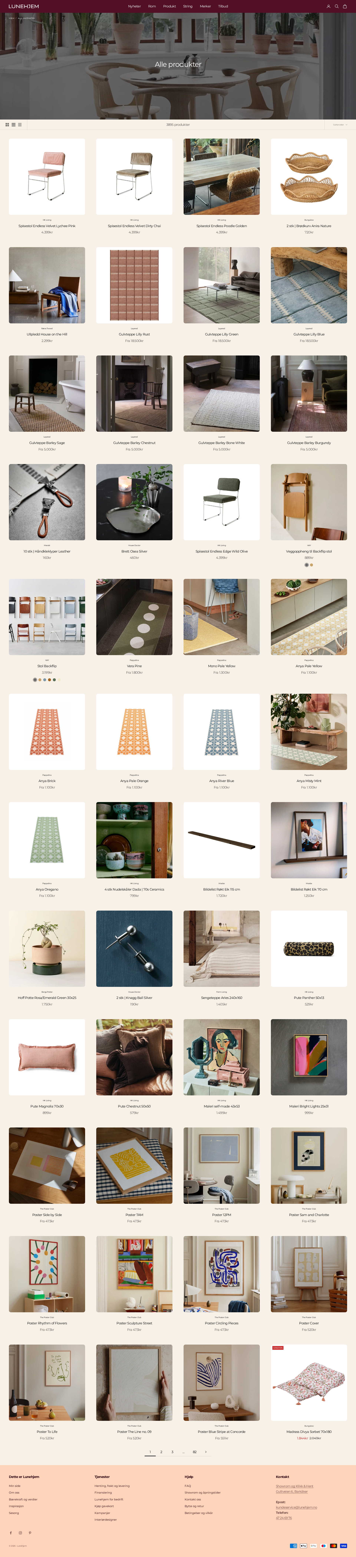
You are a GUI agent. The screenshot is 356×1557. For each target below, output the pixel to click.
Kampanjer (102, 1513)
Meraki (47, 545)
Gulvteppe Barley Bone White (221, 443)
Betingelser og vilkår (199, 1513)
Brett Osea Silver (134, 551)
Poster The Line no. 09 (134, 1432)
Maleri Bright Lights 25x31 (309, 1106)
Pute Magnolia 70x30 (46, 1106)
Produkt (169, 6)
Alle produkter (26, 18)
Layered (134, 328)
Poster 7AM (134, 1215)
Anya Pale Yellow (309, 666)
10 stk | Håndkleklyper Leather (47, 551)
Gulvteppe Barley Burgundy (309, 443)
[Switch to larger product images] (7, 125)
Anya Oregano (47, 889)
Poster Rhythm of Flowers (47, 1323)
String (187, 6)
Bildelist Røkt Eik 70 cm (309, 889)
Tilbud (223, 6)
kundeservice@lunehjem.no (296, 1507)
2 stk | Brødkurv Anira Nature (309, 226)
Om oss (14, 1492)
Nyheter (134, 6)
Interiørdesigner (106, 1519)
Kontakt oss (193, 1499)
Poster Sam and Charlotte (309, 1215)
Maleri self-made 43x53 (222, 1106)
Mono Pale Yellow (221, 666)
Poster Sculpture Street (134, 1323)
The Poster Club (47, 1209)
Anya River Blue (221, 781)
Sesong (14, 1513)
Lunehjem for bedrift (109, 1499)
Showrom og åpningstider (203, 1492)
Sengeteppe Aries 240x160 (221, 998)
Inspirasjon (16, 1506)
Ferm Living (221, 992)
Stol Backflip (47, 666)
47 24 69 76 (284, 1518)
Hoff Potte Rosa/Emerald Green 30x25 (47, 998)
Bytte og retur (194, 1506)
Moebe (222, 883)
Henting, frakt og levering (112, 1486)
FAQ (188, 1486)
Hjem (11, 18)
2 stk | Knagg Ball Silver (134, 998)
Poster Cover (309, 1323)
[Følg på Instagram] (20, 1533)
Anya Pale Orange (134, 781)
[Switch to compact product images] (20, 125)
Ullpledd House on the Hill (47, 334)
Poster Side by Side (47, 1215)
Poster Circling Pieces (221, 1323)
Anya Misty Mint (309, 781)
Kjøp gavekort (104, 1506)
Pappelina (134, 660)
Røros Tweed (47, 328)
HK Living (47, 220)
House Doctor (134, 545)
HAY (309, 545)
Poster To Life (47, 1432)
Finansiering (103, 1492)
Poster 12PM (221, 1215)
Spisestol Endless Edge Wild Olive (222, 551)
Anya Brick (47, 781)
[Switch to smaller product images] (13, 125)
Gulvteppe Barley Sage (47, 443)
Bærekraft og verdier (23, 1499)
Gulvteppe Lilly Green (221, 334)
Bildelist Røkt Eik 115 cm (221, 889)
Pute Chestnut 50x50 (134, 1106)
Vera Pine (134, 666)
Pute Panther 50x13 (309, 998)
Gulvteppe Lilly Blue (309, 334)
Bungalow (309, 220)
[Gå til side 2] (205, 1452)
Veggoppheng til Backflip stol (309, 551)
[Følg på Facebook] (11, 1533)
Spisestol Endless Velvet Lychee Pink (47, 226)
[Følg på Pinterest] (30, 1533)
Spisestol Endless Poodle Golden (222, 226)
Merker (205, 6)
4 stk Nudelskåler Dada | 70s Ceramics (134, 889)
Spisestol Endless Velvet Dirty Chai (134, 226)
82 (195, 1452)
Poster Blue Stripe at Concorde (221, 1432)
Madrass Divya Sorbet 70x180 (309, 1432)
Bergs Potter (47, 992)
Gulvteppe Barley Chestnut (134, 443)
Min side (14, 1486)
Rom (152, 6)
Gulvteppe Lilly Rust (134, 334)
